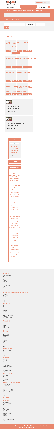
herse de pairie (12, 207)
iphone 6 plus (16, 178)
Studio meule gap (12, 225)
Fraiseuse (18, 216)
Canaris (14, 216)
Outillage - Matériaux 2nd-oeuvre (9, 388)
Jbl (14, 187)
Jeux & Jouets (6, 369)
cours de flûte (5, 288)
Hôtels (4, 326)
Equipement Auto (6, 312)
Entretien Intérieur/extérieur (8, 419)
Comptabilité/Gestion (7, 413)
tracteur (18, 181)
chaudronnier (12, 258)
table (12, 254)
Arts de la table (6, 335)
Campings (5, 325)
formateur (14, 259)
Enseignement (6, 409)
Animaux (5, 362)
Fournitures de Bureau (7, 391)
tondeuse (17, 214)
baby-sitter (16, 254)
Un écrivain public (13, 192)
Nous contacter (31, 427)
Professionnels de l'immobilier (41, 425)
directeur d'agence (14, 242)
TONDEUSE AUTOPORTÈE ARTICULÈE (14, 176)
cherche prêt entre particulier (14, 189)
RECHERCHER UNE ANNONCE (28, 6)
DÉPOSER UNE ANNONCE (42, 2)
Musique (5, 294)
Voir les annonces (10, 50)
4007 (14, 171)
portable (11, 180)
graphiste (11, 171)
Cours (4, 280)
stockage (14, 211)
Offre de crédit (15, 209)
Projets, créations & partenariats (23, 10)
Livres (4, 361)
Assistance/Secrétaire (7, 412)
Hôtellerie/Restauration (7, 418)
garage (11, 214)
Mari (18, 251)
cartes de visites (15, 247)
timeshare (18, 171)
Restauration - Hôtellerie (8, 390)
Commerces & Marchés (7, 392)
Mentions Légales (19, 425)
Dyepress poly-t (15, 233)
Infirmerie (5, 415)
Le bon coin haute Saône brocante (14, 240)
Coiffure (4, 286)
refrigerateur (11, 252)
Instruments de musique (7, 366)
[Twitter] (49, 7)
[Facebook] (47, 7)
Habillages (5, 341)
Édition (4, 296)
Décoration (5, 336)
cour (11, 209)
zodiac (16, 223)
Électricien (5, 407)
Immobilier (5, 414)
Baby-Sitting (5, 281)
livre (11, 170)
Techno (14, 170)
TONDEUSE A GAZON (13, 220)
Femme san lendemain (14, 249)
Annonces (39, 10)
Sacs (18, 192)
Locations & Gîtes (6, 322)
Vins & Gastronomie (7, 370)
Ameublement (6, 333)
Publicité (32, 425)
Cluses (10, 216)
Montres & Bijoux (6, 345)
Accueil (8, 10)
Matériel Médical (6, 394)
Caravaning (5, 310)
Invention (5, 297)
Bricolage (5, 339)
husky (14, 173)
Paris (15, 230)
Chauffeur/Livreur (6, 416)
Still (19, 220)
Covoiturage (5, 279)
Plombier (5, 405)
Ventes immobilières (7, 350)
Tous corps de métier (7, 403)
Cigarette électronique (14, 198)
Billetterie (5, 276)
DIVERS (6, 397)
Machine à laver (14, 183)
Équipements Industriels (8, 389)
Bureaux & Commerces (7, 354)
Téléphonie (5, 379)
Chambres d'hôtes (6, 324)
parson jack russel (12, 181)
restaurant (11, 230)
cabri (11, 194)
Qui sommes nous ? (10, 425)
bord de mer (13, 256)
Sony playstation (14, 245)
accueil (13, 223)
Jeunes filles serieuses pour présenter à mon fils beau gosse (14, 201)
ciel (18, 183)
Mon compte (10, 15)
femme (17, 170)
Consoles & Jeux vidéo (7, 376)
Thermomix (17, 258)
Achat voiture (5, 306)
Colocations (5, 352)
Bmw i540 (18, 243)
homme (13, 231)
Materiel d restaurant (14, 196)
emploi (14, 194)
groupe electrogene (13, 185)
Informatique (5, 375)
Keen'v (16, 231)
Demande (14, 190)
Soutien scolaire (6, 282)
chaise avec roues (13, 251)
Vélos (4, 364)
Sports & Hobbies (6, 365)
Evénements (5, 278)
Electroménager (6, 334)
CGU (11, 19)
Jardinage (5, 340)
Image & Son (5, 378)
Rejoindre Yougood (23, 427)
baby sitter (12, 178)
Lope (19, 185)
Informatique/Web (6, 410)
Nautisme (5, 316)
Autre (4, 290)
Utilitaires (5, 311)
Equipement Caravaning (8, 315)
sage (14, 214)
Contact (17, 19)
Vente (4, 305)
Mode (4, 300)
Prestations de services (7, 275)
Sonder (18, 225)
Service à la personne (7, 287)
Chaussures (5, 342)
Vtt (17, 235)
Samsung (18, 207)
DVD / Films (5, 359)
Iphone (17, 194)
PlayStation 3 (16, 180)
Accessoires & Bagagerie (8, 343)
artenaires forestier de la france (14, 228)
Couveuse (18, 230)
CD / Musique (6, 360)
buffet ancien (17, 252)
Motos (4, 309)
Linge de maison (6, 337)
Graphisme (14, 204)
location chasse (14, 235)
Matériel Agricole (6, 384)
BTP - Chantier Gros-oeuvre (8, 386)
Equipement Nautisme (7, 317)
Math (17, 237)
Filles (17, 256)
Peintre (4, 408)
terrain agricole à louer (14, 212)
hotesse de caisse (14, 218)
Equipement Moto (6, 314)
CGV (7, 19)
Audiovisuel (5, 295)
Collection (5, 367)
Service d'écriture (6, 285)
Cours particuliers (6, 284)
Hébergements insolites (7, 327)
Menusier (5, 404)
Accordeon (13, 237)
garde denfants (12, 243)
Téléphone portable (14, 205)
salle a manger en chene (14, 221)
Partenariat (5, 299)
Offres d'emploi (6, 402)
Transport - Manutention (7, 385)
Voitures (4, 307)
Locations (5, 351)
